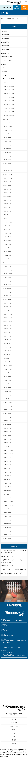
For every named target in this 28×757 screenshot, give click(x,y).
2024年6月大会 (7, 200)
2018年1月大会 (7, 461)
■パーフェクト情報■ (8, 79)
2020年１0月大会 (8, 362)
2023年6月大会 (7, 248)
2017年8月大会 (7, 534)
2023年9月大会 (7, 259)
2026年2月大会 (5, 38)
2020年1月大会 (7, 373)
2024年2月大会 (7, 185)
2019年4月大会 (7, 424)
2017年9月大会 (7, 538)
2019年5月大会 (7, 428)
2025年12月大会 (8, 130)
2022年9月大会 (7, 306)
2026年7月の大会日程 (7, 566)
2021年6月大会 (7, 343)
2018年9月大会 (7, 490)
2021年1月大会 (7, 325)
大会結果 (5, 75)
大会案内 (5, 71)
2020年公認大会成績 (9, 97)
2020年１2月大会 (8, 369)
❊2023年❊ (6, 215)
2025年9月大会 (7, 163)
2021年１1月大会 (8, 317)
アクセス (14, 733)
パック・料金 (14, 722)
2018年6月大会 (7, 479)
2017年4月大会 (7, 520)
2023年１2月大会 (8, 226)
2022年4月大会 (7, 288)
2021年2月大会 (7, 329)
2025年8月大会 (7, 159)
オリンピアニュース (6, 60)
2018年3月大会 (7, 468)
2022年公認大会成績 (9, 104)
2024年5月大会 (7, 196)
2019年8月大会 (7, 439)
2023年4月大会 (7, 240)
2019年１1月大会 (8, 406)
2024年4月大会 (7, 192)
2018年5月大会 (7, 476)
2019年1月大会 (7, 413)
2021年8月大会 (7, 351)
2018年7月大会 (7, 483)
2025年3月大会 (7, 141)
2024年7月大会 (7, 204)
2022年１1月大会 (8, 270)
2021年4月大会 (7, 336)
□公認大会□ (6, 82)
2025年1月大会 (7, 134)
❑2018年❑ (6, 446)
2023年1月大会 (7, 229)
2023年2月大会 (7, 233)
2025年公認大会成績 (9, 115)
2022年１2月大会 (8, 273)
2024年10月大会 (8, 170)
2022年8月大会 (7, 303)
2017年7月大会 (7, 531)
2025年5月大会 (7, 148)
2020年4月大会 (7, 384)
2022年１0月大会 (8, 266)
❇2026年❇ (4, 31)
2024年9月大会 (7, 211)
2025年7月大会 (7, 156)
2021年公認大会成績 (9, 101)
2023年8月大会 (7, 255)
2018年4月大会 (7, 472)
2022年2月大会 (7, 281)
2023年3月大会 (7, 237)
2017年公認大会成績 (9, 86)
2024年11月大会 (8, 174)
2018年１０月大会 (8, 450)
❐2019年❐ (6, 398)
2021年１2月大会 (8, 321)
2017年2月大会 (7, 512)
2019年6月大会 (7, 431)
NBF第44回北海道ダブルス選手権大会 (11, 573)
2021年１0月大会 (8, 314)
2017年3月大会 (7, 516)
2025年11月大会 (8, 126)
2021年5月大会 (7, 340)
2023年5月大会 (7, 244)
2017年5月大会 (7, 523)
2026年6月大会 (5, 53)
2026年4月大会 (5, 46)
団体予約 (14, 743)
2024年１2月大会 (8, 178)
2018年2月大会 (7, 465)
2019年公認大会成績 (9, 93)
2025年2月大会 (7, 137)
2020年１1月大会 (8, 365)
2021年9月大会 (7, 354)
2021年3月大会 (7, 332)
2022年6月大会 (7, 295)
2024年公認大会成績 (9, 112)
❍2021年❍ (6, 310)
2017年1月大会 (7, 509)
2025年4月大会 (7, 145)
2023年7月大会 (7, 251)
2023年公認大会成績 (9, 108)
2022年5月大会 (7, 292)
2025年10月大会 (8, 123)
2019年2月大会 (7, 417)
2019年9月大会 (7, 442)
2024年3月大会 (7, 189)
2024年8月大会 (7, 207)
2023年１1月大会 (8, 222)
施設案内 (14, 729)
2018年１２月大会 (8, 457)
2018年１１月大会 (8, 454)
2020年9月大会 (7, 395)
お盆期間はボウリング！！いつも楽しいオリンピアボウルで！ (13, 561)
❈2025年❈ (6, 119)
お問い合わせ (14, 740)
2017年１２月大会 (8, 505)
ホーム (14, 719)
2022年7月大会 (7, 299)
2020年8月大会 (7, 391)
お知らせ (3, 64)
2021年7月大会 (7, 347)
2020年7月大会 (7, 387)
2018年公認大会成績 (9, 90)
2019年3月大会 (7, 420)
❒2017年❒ (6, 494)
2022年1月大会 (7, 277)
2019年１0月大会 (8, 402)
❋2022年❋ (6, 262)
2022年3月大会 (7, 284)
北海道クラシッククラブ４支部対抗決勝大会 (13, 569)
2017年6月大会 (7, 527)
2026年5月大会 (5, 49)
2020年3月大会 (7, 380)
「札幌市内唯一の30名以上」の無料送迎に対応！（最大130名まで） (13, 551)
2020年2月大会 (7, 376)
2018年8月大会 (7, 487)
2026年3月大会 (5, 42)
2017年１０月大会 (8, 498)
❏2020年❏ (6, 358)
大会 (2, 68)
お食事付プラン (14, 726)
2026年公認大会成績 (6, 57)
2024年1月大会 (7, 181)
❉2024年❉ (6, 167)
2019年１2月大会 (8, 409)
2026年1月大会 (5, 35)
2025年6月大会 (7, 152)
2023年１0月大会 (8, 218)
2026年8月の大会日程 (7, 556)
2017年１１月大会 (8, 501)
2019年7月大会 (7, 435)
